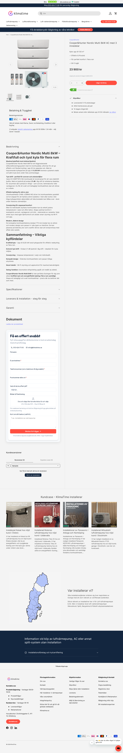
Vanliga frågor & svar (76, 681)
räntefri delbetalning (25, 129)
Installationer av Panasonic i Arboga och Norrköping (75, 531)
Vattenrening (10, 25)
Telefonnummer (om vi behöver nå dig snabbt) (27, 369)
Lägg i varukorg (101, 83)
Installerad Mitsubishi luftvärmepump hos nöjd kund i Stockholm (102, 533)
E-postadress (15, 361)
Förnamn (13, 352)
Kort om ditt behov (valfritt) (20, 414)
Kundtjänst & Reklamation (107, 697)
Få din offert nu (85, 29)
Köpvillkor (72, 685)
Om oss (42, 681)
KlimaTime (13, 744)
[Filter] (8, 466)
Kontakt (43, 685)
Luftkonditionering (29, 21)
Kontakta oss (13, 721)
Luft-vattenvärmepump (48, 21)
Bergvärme (86, 21)
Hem (7, 34)
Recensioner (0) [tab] (20, 460)
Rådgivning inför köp (106, 700)
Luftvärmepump (12, 21)
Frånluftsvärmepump (69, 21)
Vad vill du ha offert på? (18, 386)
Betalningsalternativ (76, 697)
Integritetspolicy (46, 700)
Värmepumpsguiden (47, 689)
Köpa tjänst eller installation (79, 689)
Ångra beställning (104, 685)
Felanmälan (102, 693)
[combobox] (69, 13)
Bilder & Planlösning (17, 394)
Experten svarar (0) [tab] (46, 460)
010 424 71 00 (53, 5)
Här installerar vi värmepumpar (51, 693)
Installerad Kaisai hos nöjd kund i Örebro (18, 531)
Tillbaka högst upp (61, 666)
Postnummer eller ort (18, 377)
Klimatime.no (44, 710)
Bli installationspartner (106, 704)
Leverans (72, 693)
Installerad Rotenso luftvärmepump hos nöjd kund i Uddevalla (45, 533)
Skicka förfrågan (32, 431)
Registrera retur (104, 689)
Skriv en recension (33, 475)
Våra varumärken (46, 697)
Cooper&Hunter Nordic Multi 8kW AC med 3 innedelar (22, 34)
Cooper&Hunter (74, 40)
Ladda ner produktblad (14, 324)
